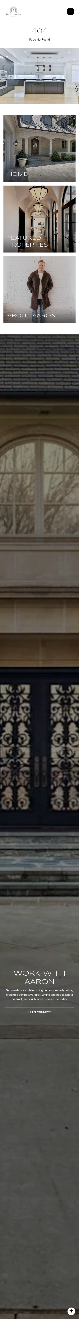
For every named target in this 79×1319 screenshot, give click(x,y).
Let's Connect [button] (39, 1012)
